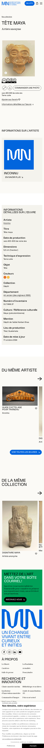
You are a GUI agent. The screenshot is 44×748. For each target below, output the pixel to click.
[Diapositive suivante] (40, 379)
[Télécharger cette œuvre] (10, 88)
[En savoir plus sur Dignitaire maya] (20, 526)
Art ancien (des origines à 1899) (17, 295)
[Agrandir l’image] (4, 88)
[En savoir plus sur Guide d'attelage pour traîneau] (20, 396)
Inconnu (7, 223)
